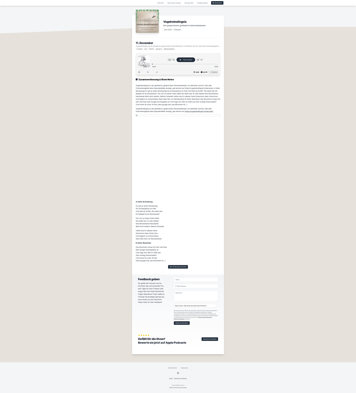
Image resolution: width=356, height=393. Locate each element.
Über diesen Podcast (174, 3)
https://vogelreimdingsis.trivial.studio (199, 111)
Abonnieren (218, 3)
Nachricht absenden (181, 323)
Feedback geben (202, 3)
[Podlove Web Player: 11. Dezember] (178, 64)
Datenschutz (172, 368)
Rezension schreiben (209, 339)
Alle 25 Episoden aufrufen (178, 267)
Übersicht (161, 3)
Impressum (184, 368)
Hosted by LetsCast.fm (178, 385)
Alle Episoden (189, 3)
